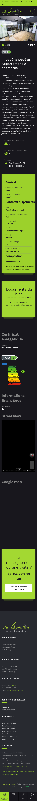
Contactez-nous (14, 797)
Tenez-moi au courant (32, 798)
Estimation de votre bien (11, 734)
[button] (2, 25)
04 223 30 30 (17, 685)
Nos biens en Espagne (10, 731)
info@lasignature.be (15, 690)
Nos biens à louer (8, 726)
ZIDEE (26, 787)
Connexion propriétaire (10, 2)
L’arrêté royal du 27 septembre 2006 (14, 766)
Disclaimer (5, 707)
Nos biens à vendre (9, 723)
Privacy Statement (8, 710)
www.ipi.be (5, 769)
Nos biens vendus (8, 729)
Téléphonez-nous (23, 798)
